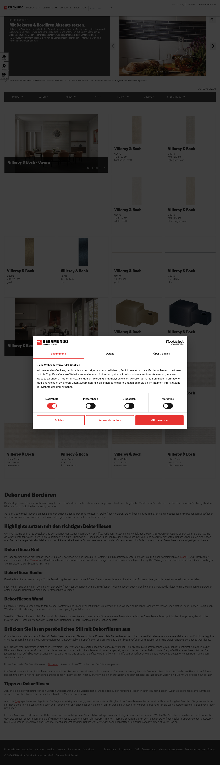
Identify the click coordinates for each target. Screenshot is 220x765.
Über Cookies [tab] (161, 353)
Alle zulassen (159, 420)
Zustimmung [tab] (58, 353)
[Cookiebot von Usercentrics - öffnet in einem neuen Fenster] (168, 342)
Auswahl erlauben (110, 420)
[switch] (91, 406)
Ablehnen (61, 420)
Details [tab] (110, 353)
